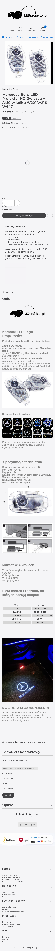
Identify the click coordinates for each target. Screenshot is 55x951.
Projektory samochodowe (27, 37)
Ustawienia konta (9, 894)
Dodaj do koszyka (24, 215)
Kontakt (5, 937)
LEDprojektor (7, 37)
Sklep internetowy (24, 948)
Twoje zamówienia (10, 892)
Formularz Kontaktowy (12, 877)
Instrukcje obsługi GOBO (12, 882)
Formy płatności (9, 907)
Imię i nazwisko (8, 773)
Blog (4, 941)
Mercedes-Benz (10, 89)
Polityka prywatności (11, 924)
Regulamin (6, 922)
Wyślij (8, 795)
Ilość (4, 198)
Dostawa (6, 909)
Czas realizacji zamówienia (13, 912)
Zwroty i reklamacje (10, 875)
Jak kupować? (8, 926)
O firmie (5, 939)
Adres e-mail (8, 778)
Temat (4, 783)
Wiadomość (8, 788)
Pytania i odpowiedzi (10, 879)
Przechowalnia (8, 897)
